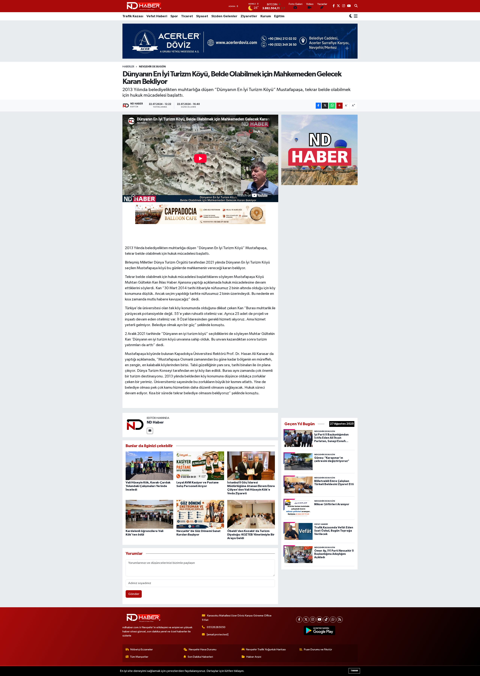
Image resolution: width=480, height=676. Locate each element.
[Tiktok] (326, 619)
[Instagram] (313, 619)
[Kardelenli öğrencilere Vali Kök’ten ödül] (149, 514)
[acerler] (240, 41)
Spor (174, 16)
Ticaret (187, 16)
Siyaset (202, 16)
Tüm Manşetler (139, 656)
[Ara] (356, 6)
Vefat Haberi (156, 16)
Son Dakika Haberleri (200, 656)
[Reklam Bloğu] (319, 149)
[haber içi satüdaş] (200, 214)
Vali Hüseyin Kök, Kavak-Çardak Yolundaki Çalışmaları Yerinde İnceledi (148, 486)
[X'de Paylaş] (325, 106)
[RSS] (340, 619)
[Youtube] (319, 619)
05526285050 (216, 627)
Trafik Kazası (132, 16)
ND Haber (155, 422)
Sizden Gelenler (224, 16)
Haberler (128, 66)
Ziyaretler (249, 16)
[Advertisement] (319, 300)
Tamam (354, 671)
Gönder (133, 594)
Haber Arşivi (253, 656)
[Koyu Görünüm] (350, 16)
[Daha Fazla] (339, 106)
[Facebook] (299, 619)
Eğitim (279, 16)
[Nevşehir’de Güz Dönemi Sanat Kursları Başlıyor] (200, 514)
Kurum (265, 16)
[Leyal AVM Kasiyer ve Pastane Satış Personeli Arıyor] (200, 465)
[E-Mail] (150, 431)
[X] (306, 619)
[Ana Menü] (355, 16)
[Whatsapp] (333, 619)
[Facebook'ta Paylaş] (318, 106)
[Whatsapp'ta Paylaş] (332, 106)
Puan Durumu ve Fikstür (318, 649)
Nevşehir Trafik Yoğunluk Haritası (266, 649)
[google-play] (319, 630)
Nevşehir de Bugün (152, 66)
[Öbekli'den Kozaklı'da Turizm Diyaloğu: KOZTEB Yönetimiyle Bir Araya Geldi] (251, 514)
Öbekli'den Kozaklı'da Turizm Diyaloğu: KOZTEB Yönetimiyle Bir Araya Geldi (250, 535)
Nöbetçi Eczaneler (141, 649)
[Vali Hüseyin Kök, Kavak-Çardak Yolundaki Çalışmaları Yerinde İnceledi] (149, 465)
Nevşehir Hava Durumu (202, 649)
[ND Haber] (143, 6)
